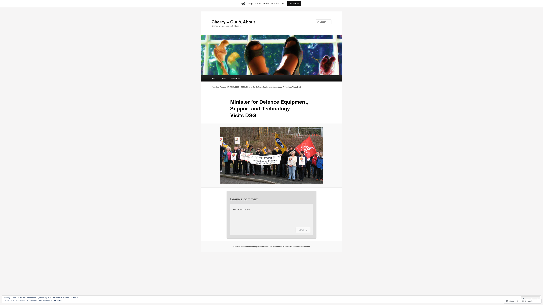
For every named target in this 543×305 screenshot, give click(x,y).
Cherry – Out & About (233, 22)
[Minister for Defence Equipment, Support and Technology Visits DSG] (271, 155)
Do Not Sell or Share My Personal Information (291, 246)
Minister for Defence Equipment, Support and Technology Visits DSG (273, 87)
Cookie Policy (56, 300)
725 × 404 (240, 87)
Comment (303, 230)
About (224, 78)
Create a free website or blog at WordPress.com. (252, 246)
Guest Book (236, 78)
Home (214, 78)
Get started (294, 3)
